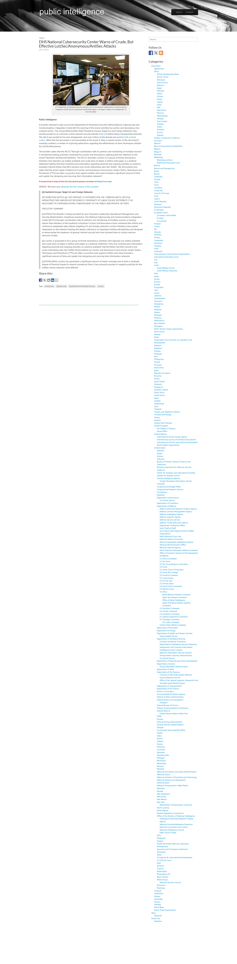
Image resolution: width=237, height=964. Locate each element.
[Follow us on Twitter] (156, 53)
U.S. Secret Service (167, 658)
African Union (162, 77)
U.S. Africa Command (168, 558)
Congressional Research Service (170, 489)
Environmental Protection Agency (171, 694)
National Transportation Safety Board (172, 785)
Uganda (160, 135)
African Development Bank (168, 74)
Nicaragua (158, 326)
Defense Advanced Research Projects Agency (178, 508)
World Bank (159, 907)
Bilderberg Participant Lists (168, 162)
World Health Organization (168, 445)
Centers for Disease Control (168, 475)
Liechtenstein (159, 298)
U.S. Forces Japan (166, 583)
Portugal (157, 364)
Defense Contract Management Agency (176, 511)
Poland (157, 362)
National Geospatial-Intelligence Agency (176, 542)
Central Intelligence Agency (168, 478)
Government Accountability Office (171, 730)
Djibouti (160, 85)
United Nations (160, 434)
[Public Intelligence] (72, 11)
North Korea (159, 331)
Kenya (159, 99)
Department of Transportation (169, 686)
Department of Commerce (167, 503)
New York (161, 802)
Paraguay (158, 353)
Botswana (161, 79)
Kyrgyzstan (158, 287)
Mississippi (161, 763)
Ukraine (157, 420)
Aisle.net (103, 134)
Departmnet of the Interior (168, 688)
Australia (158, 140)
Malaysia (157, 309)
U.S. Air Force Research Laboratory (174, 564)
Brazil (156, 171)
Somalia (160, 124)
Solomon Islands (161, 389)
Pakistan (157, 345)
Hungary (157, 245)
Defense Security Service (170, 519)
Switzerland (159, 403)
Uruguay (157, 890)
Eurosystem (162, 221)
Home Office (162, 431)
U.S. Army (163, 566)
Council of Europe (161, 193)
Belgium (157, 151)
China (156, 184)
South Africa (159, 392)
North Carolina (163, 807)
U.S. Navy (163, 591)
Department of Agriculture (168, 497)
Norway (157, 334)
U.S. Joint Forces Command (171, 586)
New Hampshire (163, 793)
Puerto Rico (159, 367)
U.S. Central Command (169, 575)
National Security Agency (170, 547)
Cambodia (158, 176)
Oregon (160, 841)
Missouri (160, 766)
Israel (156, 265)
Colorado (161, 483)
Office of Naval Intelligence (173, 600)
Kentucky (161, 746)
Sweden (157, 400)
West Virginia (162, 877)
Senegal (160, 118)
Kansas (160, 744)
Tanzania (160, 129)
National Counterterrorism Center (174, 827)
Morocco (160, 113)
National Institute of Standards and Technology (177, 777)
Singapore (158, 387)
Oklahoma (161, 838)
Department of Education (167, 627)
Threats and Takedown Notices (167, 411)
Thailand (158, 409)
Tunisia (160, 132)
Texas (159, 854)
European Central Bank (166, 215)
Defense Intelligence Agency (171, 514)
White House (162, 879)
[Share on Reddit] (48, 280)
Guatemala (158, 240)
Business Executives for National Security (174, 467)
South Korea (159, 395)
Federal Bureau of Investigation (170, 699)
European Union (161, 212)
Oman (156, 337)
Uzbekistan (158, 893)
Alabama (160, 450)
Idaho (159, 735)
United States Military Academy (173, 625)
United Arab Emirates (163, 423)
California (161, 470)
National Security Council (170, 882)
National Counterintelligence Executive (176, 824)
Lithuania (158, 301)
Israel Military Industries (167, 270)
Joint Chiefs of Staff (168, 528)
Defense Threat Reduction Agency (174, 522)
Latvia (156, 293)
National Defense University (171, 539)
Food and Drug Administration (170, 722)
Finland (157, 223)
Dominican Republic (162, 207)
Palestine (158, 348)
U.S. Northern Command (169, 608)
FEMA (159, 716)
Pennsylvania (162, 846)
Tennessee (161, 852)
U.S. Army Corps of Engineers (172, 569)
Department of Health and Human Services (174, 633)
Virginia (160, 868)
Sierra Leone (162, 121)
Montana (160, 768)
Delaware (161, 495)
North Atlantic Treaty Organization (168, 329)
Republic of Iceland (162, 373)
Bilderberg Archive (164, 160)
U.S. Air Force (165, 561)
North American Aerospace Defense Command (179, 550)
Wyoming (161, 888)
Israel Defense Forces (165, 268)
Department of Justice (166, 663)
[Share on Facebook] (40, 280)
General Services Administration (170, 724)
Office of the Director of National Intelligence (176, 816)
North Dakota (162, 810)
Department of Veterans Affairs (172, 525)
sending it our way (102, 181)
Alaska (159, 453)
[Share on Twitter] (44, 280)
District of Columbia (165, 691)
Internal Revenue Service (170, 677)
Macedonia (158, 304)
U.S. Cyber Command (170, 622)
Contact (189, 12)
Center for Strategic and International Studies (176, 472)
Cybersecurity (61, 286)
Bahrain (157, 143)
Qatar (156, 370)
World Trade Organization (165, 910)
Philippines (159, 359)
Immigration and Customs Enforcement (176, 647)
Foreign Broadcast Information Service (176, 481)
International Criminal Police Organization (172, 254)
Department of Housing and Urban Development (177, 661)
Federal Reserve (163, 710)
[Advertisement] (89, 299)
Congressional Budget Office (169, 486)
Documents (156, 66)
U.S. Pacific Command (168, 611)
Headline (158, 921)
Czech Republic (160, 201)
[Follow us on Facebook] (151, 53)
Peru (156, 356)
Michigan (158, 315)
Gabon (159, 93)
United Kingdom (161, 425)
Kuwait (157, 284)
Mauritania (161, 110)
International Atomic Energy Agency (172, 436)
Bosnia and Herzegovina (164, 168)
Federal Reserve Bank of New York (174, 713)
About (179, 12)
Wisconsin (161, 885)
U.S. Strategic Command (169, 619)
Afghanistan (159, 68)
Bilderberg (158, 157)
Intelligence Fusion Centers (171, 650)
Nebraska (161, 788)
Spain (156, 398)
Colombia (158, 187)
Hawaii (160, 733)
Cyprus (157, 198)
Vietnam (157, 904)
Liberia (160, 102)
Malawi (157, 306)
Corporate (158, 190)
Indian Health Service (168, 636)
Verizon (157, 901)
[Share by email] (56, 280)
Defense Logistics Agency (170, 517)
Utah (159, 863)
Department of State (165, 669)
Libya (159, 104)
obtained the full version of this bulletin (79, 186)
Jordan (157, 279)
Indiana (160, 741)
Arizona (160, 456)
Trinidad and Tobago (162, 414)
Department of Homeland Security (82, 286)
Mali (158, 107)
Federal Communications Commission (172, 708)
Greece (157, 237)
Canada (157, 179)
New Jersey (161, 796)
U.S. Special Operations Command (174, 616)
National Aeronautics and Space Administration (177, 771)
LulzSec (101, 286)
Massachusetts (163, 755)
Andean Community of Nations (167, 137)
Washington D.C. (164, 874)
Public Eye (155, 918)
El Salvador (159, 209)
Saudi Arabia (159, 381)
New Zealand (159, 323)
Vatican (157, 896)
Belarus (157, 148)
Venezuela (158, 899)
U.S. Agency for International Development (174, 857)
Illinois (160, 738)
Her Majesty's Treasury (166, 428)
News (41, 38)
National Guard (163, 774)
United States (159, 447)
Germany (158, 234)
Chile (156, 182)
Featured (158, 915)
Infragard (163, 702)
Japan (156, 276)
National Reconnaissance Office (173, 544)
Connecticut (162, 492)
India (156, 248)
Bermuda (158, 154)
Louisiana (161, 749)
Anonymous (49, 286)
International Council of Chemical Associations (176, 439)
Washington (162, 871)
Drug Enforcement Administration (174, 666)
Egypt (159, 88)
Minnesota (161, 760)
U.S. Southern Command (170, 614)
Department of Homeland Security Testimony (178, 644)
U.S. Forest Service (167, 500)
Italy (156, 273)
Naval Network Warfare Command (176, 594)
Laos (156, 290)
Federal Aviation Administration (170, 697)
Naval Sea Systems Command (174, 597)
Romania (157, 375)
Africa (156, 71)
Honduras (158, 243)
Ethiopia (160, 90)
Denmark (158, 204)
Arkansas (160, 459)
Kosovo (157, 281)
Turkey (157, 417)
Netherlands (159, 320)
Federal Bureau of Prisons (167, 705)
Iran (155, 259)
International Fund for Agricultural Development (177, 442)
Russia (157, 378)
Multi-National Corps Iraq (170, 536)
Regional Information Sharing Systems (176, 652)
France (157, 226)
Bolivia (157, 165)
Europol (160, 218)
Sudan (159, 126)
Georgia (157, 232)
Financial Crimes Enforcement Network (176, 674)
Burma (157, 173)
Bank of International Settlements (168, 146)
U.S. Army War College (169, 572)
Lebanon (157, 295)
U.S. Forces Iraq (166, 580)
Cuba (156, 196)
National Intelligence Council (172, 829)
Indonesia (158, 251)
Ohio (159, 835)
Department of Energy (166, 630)
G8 (155, 229)
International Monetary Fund (166, 257)
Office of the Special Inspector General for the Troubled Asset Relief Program (179, 681)
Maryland (161, 752)
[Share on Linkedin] (52, 280)
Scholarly (158, 384)
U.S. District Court (164, 860)
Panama (157, 351)
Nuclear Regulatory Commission (170, 813)
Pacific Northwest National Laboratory (173, 843)
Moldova (157, 317)
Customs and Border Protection (173, 641)
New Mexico (162, 799)
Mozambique (162, 115)
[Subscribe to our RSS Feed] (161, 53)
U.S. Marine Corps (167, 589)
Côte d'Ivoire (162, 82)
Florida (160, 719)
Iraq (155, 262)
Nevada (160, 791)
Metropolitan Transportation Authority (176, 804)
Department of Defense (166, 506)
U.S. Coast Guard (166, 578)
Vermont (160, 865)
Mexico (157, 312)
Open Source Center (168, 832)
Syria (156, 406)
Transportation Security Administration (176, 655)
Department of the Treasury (168, 672)
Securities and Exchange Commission (172, 849)
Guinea (160, 96)
